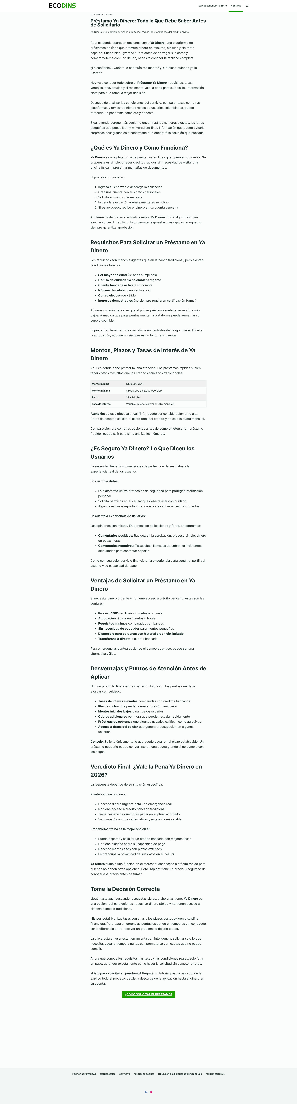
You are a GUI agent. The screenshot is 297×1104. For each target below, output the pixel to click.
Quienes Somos (107, 1074)
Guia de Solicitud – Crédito (213, 6)
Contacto (124, 1074)
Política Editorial (215, 1074)
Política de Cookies (144, 1074)
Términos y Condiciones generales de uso (180, 1074)
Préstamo (236, 6)
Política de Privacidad (84, 1074)
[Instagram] (151, 1092)
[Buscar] (247, 6)
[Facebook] (146, 1092)
